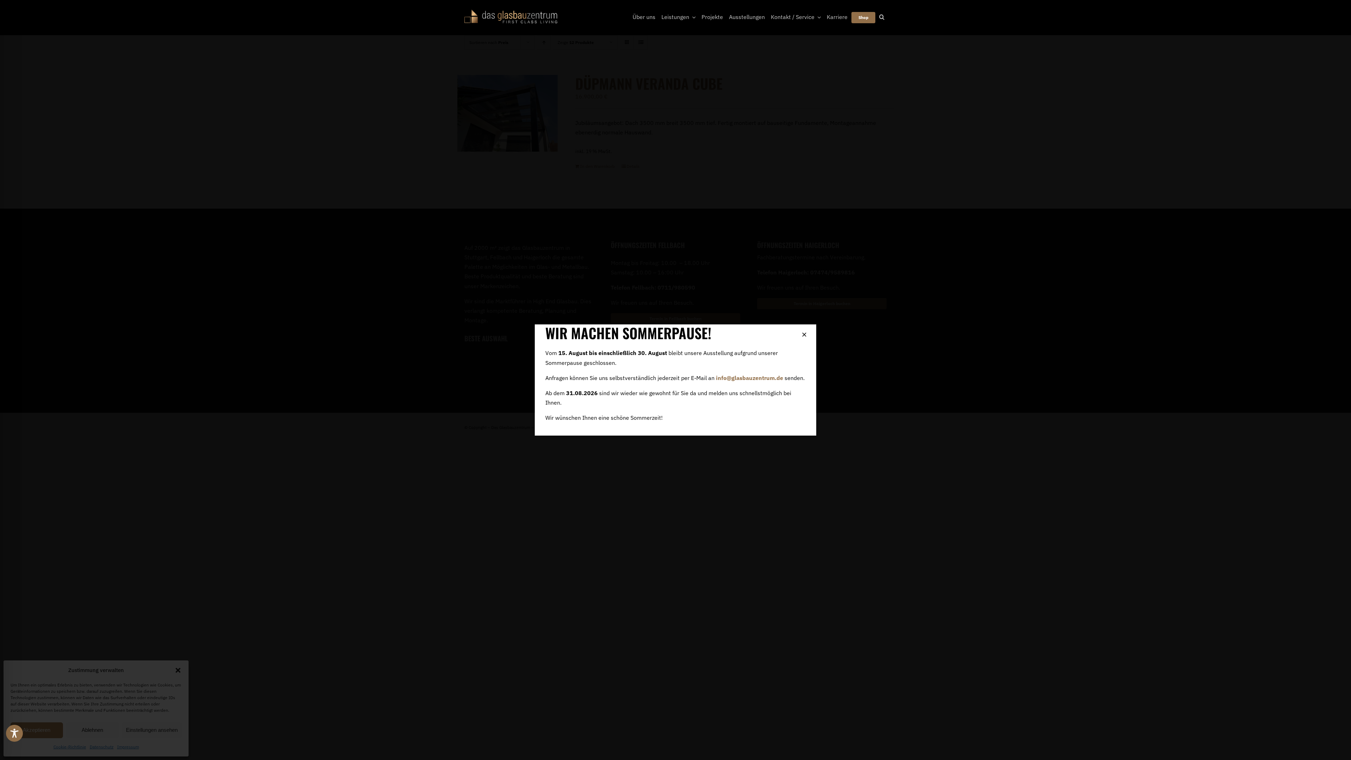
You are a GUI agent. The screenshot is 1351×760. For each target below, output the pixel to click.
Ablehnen (92, 730)
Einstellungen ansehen (152, 730)
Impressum (128, 746)
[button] (178, 670)
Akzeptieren (36, 730)
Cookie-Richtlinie (69, 746)
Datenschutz (102, 746)
